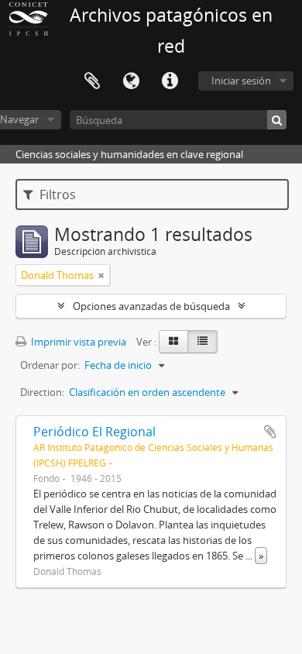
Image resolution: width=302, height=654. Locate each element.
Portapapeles (92, 81)
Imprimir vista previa (77, 342)
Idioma (131, 81)
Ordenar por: (50, 365)
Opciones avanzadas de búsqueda (151, 306)
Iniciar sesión (241, 81)
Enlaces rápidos (169, 81)
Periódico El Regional (94, 431)
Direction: (42, 392)
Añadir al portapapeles (270, 431)
